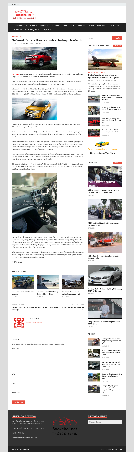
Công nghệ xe (102, 25)
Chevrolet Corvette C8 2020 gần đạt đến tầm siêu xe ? (111, 120)
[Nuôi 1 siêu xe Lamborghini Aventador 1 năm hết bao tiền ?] (94, 351)
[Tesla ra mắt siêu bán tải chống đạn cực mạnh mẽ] (73, 289)
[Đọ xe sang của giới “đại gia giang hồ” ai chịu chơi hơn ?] (94, 107)
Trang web (16, 392)
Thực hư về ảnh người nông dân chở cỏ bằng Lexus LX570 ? (112, 376)
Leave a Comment (35, 43)
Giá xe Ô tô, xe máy (32, 30)
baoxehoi (25, 43)
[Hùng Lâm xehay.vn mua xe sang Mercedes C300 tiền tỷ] (105, 319)
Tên (14, 374)
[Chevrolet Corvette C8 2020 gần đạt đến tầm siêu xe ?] (94, 118)
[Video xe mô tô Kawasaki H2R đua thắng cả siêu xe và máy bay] (94, 95)
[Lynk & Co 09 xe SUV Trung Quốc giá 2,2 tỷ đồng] (48, 289)
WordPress (110, 449)
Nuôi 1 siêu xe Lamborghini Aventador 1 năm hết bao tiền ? (111, 352)
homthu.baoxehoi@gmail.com (27, 438)
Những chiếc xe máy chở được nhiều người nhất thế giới (111, 341)
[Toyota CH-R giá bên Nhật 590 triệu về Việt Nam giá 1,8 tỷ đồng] (94, 362)
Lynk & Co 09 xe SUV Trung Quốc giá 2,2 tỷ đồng (47, 293)
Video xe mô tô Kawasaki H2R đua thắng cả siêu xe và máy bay (112, 97)
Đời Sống (55, 25)
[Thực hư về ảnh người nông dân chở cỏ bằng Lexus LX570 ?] (94, 374)
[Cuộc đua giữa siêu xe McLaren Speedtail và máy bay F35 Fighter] (105, 50)
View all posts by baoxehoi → (35, 323)
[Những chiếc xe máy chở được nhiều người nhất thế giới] (94, 339)
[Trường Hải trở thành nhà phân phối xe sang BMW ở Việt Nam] (105, 287)
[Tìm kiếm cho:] (105, 38)
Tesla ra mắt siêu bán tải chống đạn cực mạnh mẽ (71, 293)
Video (73, 25)
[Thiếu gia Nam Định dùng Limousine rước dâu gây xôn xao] (105, 221)
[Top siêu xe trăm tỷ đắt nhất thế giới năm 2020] (94, 130)
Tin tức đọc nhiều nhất (95, 72)
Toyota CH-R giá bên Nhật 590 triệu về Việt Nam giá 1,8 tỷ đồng (111, 364)
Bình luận (16, 348)
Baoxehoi (26, 449)
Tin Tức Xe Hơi (31, 25)
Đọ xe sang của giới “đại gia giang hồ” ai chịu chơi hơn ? (111, 108)
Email (14, 383)
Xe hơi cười (115, 25)
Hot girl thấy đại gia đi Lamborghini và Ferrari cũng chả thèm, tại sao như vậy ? (111, 389)
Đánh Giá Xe (44, 25)
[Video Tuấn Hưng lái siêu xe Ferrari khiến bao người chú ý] (105, 254)
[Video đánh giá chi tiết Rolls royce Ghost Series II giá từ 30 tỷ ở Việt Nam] (105, 188)
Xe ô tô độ (18, 30)
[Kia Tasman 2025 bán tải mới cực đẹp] (23, 289)
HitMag (119, 449)
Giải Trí (64, 25)
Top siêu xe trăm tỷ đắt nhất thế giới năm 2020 (110, 131)
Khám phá (82, 25)
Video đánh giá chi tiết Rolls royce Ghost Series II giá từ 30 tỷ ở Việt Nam (103, 191)
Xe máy (91, 25)
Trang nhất (18, 25)
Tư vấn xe (47, 30)
